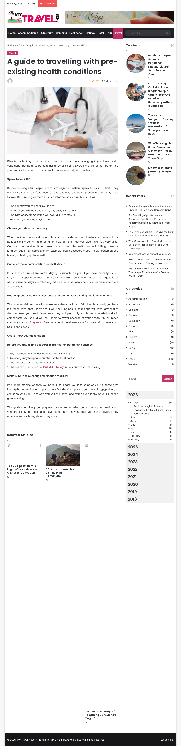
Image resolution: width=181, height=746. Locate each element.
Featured (133, 326)
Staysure (35, 322)
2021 (132, 477)
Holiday (90, 32)
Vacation (133, 364)
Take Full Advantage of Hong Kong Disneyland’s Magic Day (100, 715)
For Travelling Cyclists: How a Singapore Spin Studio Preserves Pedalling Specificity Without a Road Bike (160, 95)
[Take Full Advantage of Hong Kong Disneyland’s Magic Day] (101, 576)
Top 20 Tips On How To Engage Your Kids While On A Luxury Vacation (22, 469)
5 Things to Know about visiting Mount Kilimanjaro (61, 473)
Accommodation (28, 32)
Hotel (101, 32)
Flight (131, 331)
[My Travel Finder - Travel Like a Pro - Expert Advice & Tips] (33, 16)
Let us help (166, 739)
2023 (133, 462)
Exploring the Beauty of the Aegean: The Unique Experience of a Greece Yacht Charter (148, 272)
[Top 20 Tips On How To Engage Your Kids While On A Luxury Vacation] (24, 453)
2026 (133, 395)
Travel (118, 32)
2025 (133, 447)
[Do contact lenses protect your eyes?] (136, 175)
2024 (133, 454)
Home (12, 32)
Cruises (132, 315)
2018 (132, 499)
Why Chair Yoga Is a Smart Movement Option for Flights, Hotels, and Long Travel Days (161, 151)
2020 (133, 484)
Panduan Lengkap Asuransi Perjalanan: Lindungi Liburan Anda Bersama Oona (160, 65)
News (131, 348)
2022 (133, 469)
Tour (109, 32)
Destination (76, 32)
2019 (132, 492)
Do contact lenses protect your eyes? (160, 169)
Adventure (47, 32)
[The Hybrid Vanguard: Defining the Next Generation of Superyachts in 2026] (136, 123)
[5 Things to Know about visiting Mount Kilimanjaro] (63, 455)
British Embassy (53, 367)
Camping (61, 32)
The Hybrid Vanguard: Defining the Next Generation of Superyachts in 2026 (161, 125)
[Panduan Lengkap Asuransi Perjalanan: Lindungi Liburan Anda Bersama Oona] (136, 63)
